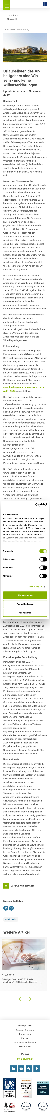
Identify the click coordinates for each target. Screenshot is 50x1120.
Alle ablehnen (25, 613)
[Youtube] (21, 1068)
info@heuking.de (25, 1059)
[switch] (43, 559)
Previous (20, 999)
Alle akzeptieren (25, 595)
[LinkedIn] (13, 1068)
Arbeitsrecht (10, 919)
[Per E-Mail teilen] (11, 908)
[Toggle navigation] (6, 5)
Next (29, 999)
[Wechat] (29, 1068)
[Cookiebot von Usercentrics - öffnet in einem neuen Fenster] (35, 505)
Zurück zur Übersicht (12, 17)
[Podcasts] (36, 1068)
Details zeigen (35, 587)
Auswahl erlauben (25, 604)
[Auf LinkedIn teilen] (5, 908)
